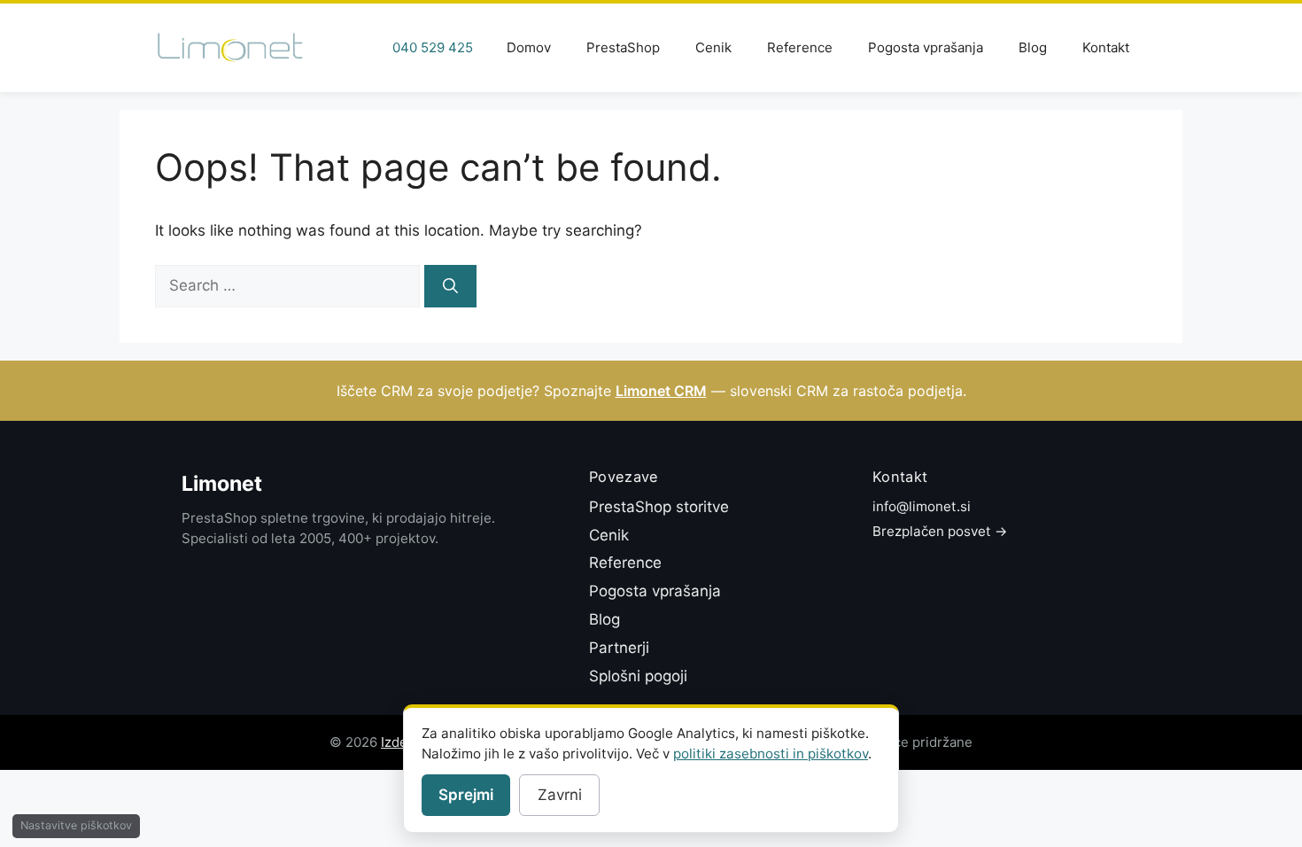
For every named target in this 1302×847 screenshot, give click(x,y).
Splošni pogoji (638, 676)
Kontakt (1105, 47)
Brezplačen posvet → (940, 531)
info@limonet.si (921, 506)
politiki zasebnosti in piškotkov (770, 753)
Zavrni (560, 795)
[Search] (450, 286)
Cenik (713, 47)
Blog (1033, 47)
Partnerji (619, 648)
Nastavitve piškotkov (76, 825)
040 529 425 (432, 47)
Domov (529, 47)
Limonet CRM (661, 391)
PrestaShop (623, 47)
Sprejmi (465, 795)
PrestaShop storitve (659, 507)
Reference (800, 47)
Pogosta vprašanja (925, 47)
